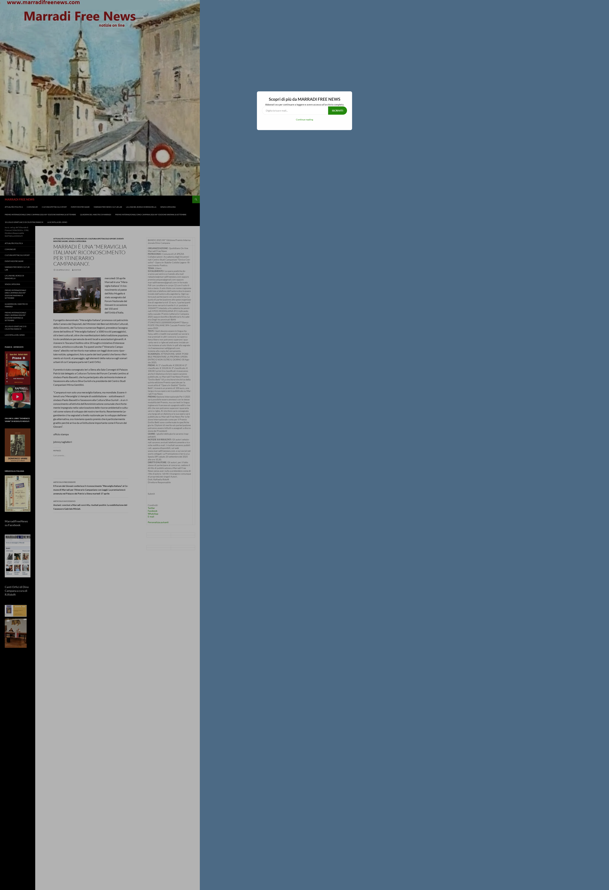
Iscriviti (337, 110)
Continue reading (304, 119)
